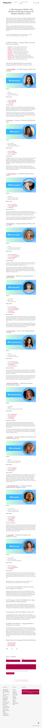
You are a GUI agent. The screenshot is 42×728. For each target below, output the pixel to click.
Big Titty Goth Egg (12, 383)
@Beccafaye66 (14, 257)
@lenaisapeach (14, 467)
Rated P (14, 700)
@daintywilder (13, 100)
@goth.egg (12, 418)
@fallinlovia (15, 152)
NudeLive (14, 701)
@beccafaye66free (16, 255)
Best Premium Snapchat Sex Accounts (5, 699)
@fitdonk (13, 518)
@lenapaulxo (14, 469)
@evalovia (13, 151)
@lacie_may (13, 565)
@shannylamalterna (15, 309)
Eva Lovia (9, 48)
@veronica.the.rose (13, 365)
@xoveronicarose (12, 364)
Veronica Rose (10, 53)
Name (7, 658)
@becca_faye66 (14, 254)
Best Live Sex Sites (6, 707)
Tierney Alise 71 (10, 49)
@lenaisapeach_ (11, 470)
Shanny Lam (10, 52)
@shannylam (12, 312)
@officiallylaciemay (15, 567)
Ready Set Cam (37, 725)
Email (23, 658)
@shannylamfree (16, 308)
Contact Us (14, 691)
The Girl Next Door (11, 57)
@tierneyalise (11, 207)
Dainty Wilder (10, 46)
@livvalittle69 (11, 519)
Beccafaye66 (10, 223)
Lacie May (9, 59)
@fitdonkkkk (12, 520)
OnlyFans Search (6, 715)
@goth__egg (14, 415)
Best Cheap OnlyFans (11, 644)
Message (7, 663)
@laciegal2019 (11, 568)
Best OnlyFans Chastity (12, 642)
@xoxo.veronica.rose (15, 363)
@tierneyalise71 (14, 204)
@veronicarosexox (14, 361)
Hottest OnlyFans (6, 706)
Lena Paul (9, 56)
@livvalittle (13, 516)
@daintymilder (14, 101)
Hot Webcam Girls (6, 702)
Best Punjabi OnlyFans (11, 645)
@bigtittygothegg (14, 414)
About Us (14, 689)
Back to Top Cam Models (21, 680)
